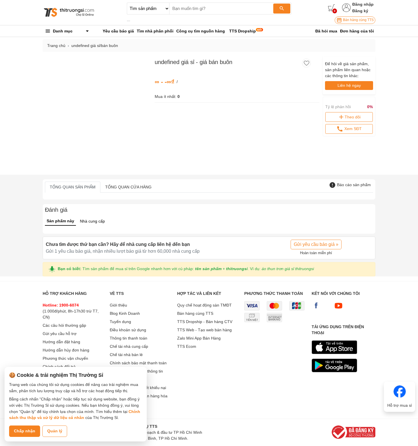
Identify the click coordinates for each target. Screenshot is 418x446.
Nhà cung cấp (92, 221)
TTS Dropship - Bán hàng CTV (204, 321)
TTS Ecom (186, 346)
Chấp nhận (24, 431)
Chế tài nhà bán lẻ (126, 354)
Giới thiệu (118, 305)
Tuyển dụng (120, 321)
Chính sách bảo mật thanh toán (138, 363)
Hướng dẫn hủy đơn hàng (66, 350)
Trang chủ (56, 45)
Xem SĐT (352, 128)
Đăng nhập (363, 4)
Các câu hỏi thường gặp (64, 325)
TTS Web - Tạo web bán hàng (204, 330)
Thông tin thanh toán (128, 338)
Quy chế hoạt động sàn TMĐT (204, 305)
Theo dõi (353, 117)
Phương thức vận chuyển (65, 358)
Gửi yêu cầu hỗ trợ (59, 333)
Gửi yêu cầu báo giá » (316, 244)
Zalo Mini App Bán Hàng (199, 338)
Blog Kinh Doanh (125, 313)
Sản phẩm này (60, 221)
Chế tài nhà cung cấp (129, 346)
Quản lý (54, 431)
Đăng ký (360, 11)
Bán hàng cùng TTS (358, 20)
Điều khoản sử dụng (128, 330)
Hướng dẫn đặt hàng (61, 342)
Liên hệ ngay (349, 85)
